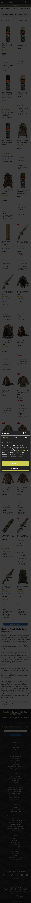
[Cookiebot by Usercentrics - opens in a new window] (22, 433)
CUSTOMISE (14, 468)
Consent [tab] (5, 437)
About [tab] (25, 437)
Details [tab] (15, 437)
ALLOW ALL (15, 463)
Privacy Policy (22, 450)
